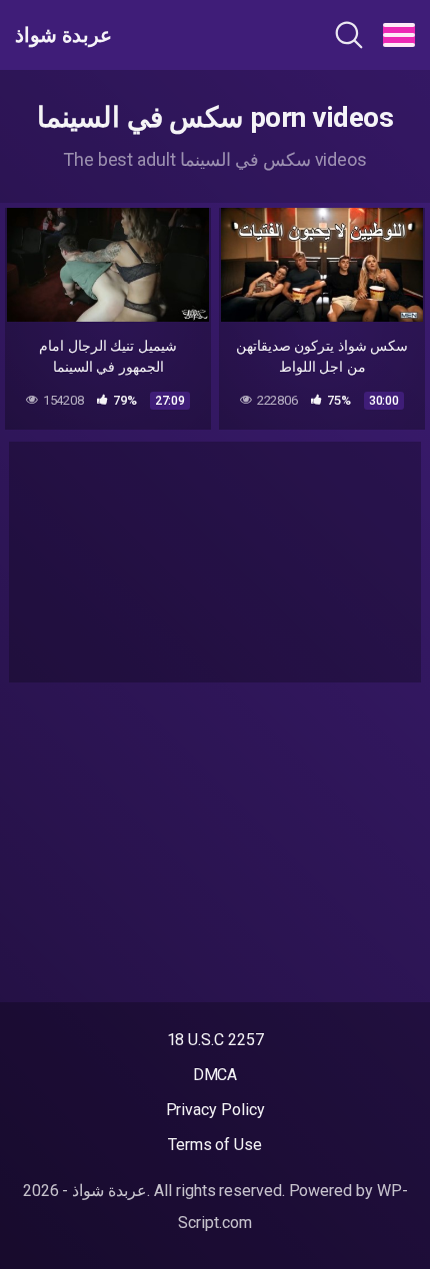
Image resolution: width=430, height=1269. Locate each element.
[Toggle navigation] (399, 35)
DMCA (215, 1074)
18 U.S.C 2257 (215, 1039)
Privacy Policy (215, 1109)
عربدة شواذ (63, 35)
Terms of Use (215, 1144)
